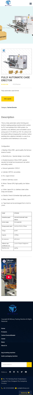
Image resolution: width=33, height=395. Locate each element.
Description (7, 117)
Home (3, 28)
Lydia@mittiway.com (23, 388)
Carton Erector (17, 28)
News (3, 342)
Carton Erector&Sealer (8, 335)
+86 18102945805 (8, 388)
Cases (3, 338)
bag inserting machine (8, 352)
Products (9, 28)
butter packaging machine (9, 356)
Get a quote (7, 99)
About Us (4, 345)
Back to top (24, 393)
